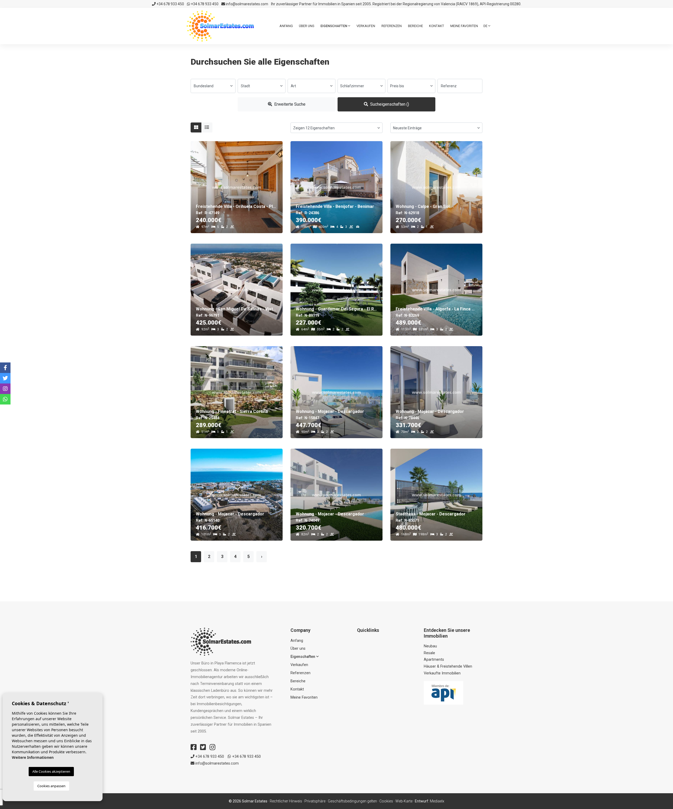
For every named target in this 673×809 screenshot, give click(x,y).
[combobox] (213, 86)
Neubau (430, 646)
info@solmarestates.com (246, 4)
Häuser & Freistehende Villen (448, 666)
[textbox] (213, 86)
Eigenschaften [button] (334, 26)
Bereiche (415, 26)
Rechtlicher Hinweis (286, 801)
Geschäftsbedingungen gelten (352, 801)
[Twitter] (203, 747)
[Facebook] (193, 747)
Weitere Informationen (33, 757)
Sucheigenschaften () (389, 104)
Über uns (306, 26)
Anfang (286, 26)
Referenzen (391, 26)
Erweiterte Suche (289, 104)
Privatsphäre (314, 801)
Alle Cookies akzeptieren (51, 771)
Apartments (434, 659)
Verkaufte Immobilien (442, 673)
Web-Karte (403, 801)
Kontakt (436, 26)
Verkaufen (365, 26)
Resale (429, 653)
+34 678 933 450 (170, 4)
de (485, 26)
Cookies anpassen (51, 786)
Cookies (386, 801)
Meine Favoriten (464, 26)
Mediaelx (437, 801)
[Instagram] (212, 747)
